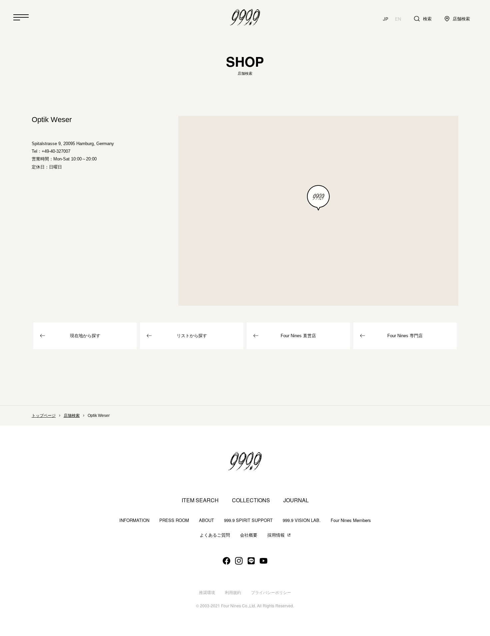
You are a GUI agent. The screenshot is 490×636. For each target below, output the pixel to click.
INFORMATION (134, 520)
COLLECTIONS (251, 500)
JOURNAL (296, 500)
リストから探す (192, 335)
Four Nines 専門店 (405, 335)
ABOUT (206, 520)
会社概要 (248, 535)
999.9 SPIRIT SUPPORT (248, 520)
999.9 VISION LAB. (302, 520)
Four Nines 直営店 (298, 335)
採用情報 (276, 535)
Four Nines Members (351, 520)
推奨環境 (207, 592)
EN (398, 19)
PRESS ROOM (174, 520)
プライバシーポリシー (271, 592)
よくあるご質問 (215, 535)
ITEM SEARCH (200, 500)
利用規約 (233, 592)
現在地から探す (85, 335)
